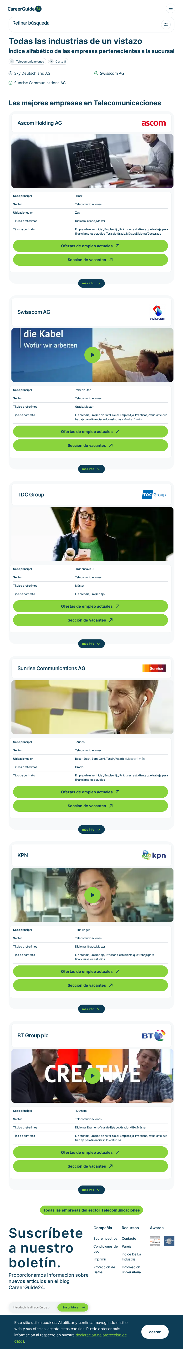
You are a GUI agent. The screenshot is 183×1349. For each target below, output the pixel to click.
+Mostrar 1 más (132, 419)
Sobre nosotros (105, 1238)
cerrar (155, 1331)
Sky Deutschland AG (32, 73)
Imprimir (99, 1259)
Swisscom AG (112, 73)
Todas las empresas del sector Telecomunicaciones (91, 1210)
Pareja (127, 1246)
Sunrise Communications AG (40, 82)
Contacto (129, 1238)
